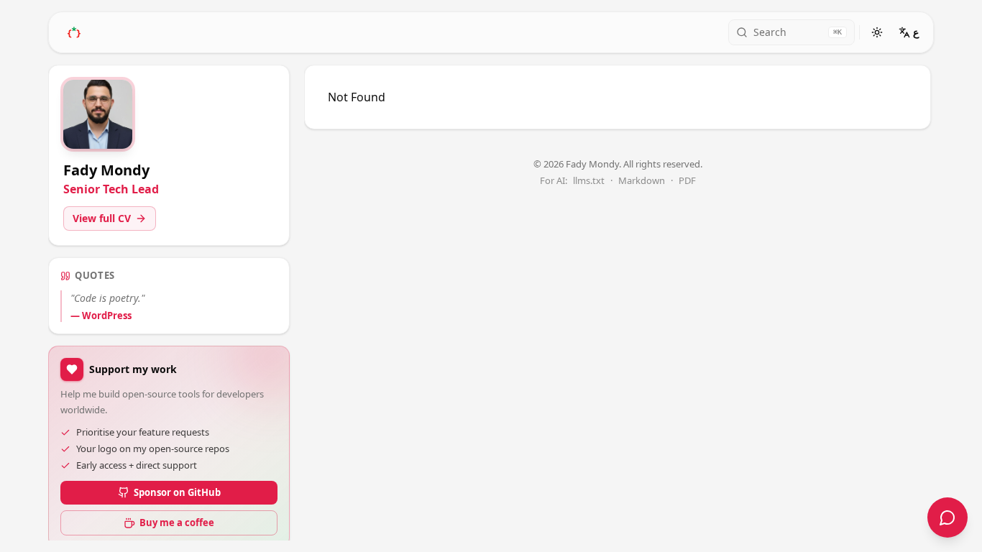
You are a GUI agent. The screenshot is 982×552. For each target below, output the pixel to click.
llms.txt (589, 181)
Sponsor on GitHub (177, 492)
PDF (687, 181)
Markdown (641, 181)
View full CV (102, 218)
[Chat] (947, 517)
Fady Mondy (592, 163)
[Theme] (877, 32)
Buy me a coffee (176, 522)
